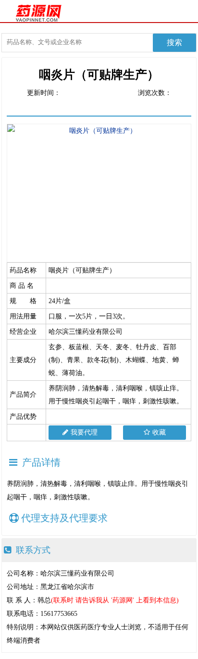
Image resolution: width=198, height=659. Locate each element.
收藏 (159, 432)
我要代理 (84, 432)
